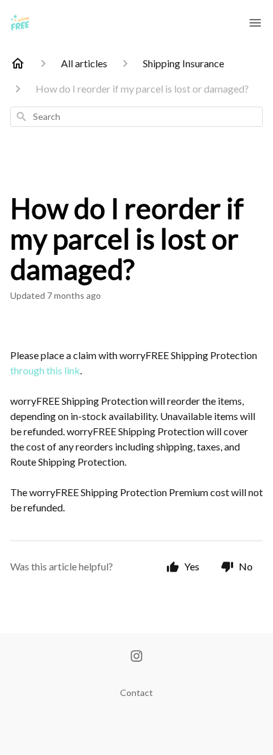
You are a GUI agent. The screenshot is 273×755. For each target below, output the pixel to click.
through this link (45, 370)
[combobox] (136, 117)
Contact (136, 692)
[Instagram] (136, 657)
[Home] (17, 63)
